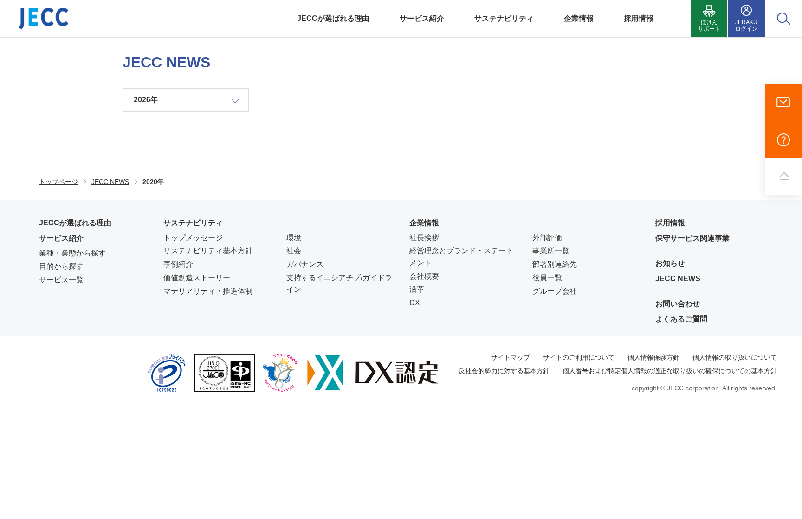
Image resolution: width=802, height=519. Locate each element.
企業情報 (424, 223)
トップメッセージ (193, 238)
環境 (293, 238)
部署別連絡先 (554, 264)
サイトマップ (510, 357)
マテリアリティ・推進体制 (207, 291)
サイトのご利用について (578, 357)
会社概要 (424, 276)
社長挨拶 (424, 238)
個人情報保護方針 (653, 357)
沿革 (416, 289)
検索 (783, 18)
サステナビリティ (193, 223)
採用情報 (670, 223)
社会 (293, 251)
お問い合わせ (783, 102)
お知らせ (670, 263)
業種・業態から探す (72, 253)
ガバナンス (304, 264)
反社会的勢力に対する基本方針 (504, 370)
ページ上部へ (783, 176)
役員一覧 (547, 278)
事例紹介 (178, 264)
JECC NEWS (677, 278)
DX (414, 303)
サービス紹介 (61, 238)
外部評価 (547, 238)
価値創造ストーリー (196, 278)
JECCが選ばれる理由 (75, 223)
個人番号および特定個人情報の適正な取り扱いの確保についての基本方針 (670, 370)
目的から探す (61, 266)
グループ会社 (554, 291)
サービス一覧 (61, 280)
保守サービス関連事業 (692, 238)
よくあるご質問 (783, 139)
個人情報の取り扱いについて (734, 357)
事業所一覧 (550, 251)
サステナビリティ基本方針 (207, 251)
